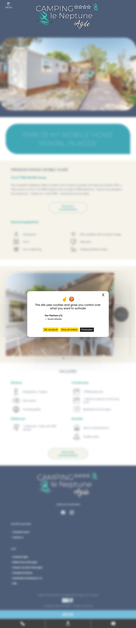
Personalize (87, 329)
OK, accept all (50, 329)
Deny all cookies (69, 329)
